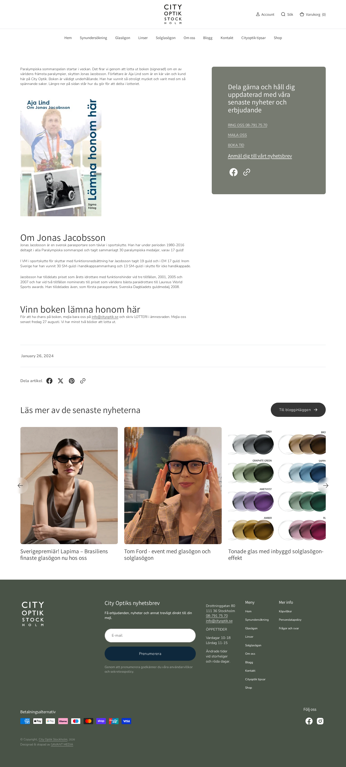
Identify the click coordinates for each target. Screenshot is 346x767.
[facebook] (233, 172)
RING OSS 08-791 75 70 (247, 125)
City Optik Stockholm (53, 739)
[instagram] (320, 721)
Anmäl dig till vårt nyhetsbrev (260, 155)
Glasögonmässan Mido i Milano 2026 (282, 551)
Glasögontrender (315, 434)
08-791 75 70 (217, 615)
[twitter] (60, 380)
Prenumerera (150, 653)
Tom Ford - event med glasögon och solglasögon (73, 554)
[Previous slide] (20, 485)
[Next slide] (326, 485)
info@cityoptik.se (105, 316)
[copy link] (246, 172)
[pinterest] (71, 380)
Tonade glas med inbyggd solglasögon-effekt (181, 554)
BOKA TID (236, 145)
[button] (265, 14)
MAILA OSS (237, 135)
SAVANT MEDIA (62, 744)
